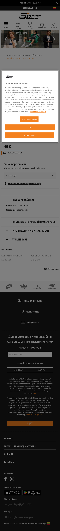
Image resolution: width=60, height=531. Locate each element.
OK (30, 127)
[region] (30, 106)
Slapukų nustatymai (29, 119)
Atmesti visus (29, 135)
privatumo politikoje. (38, 111)
